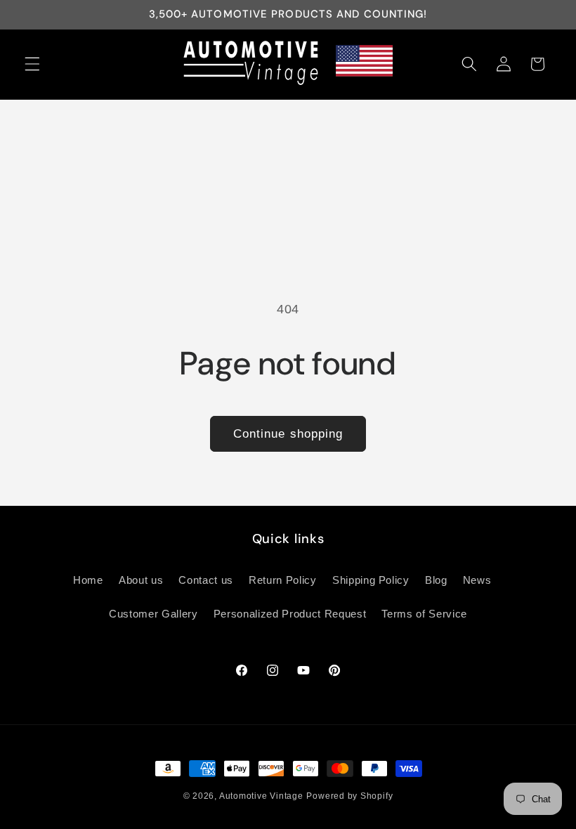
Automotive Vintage (261, 796)
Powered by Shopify (349, 796)
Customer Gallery (153, 614)
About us (141, 580)
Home (88, 580)
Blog (436, 580)
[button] (32, 64)
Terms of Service (424, 614)
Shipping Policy (371, 580)
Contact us (205, 580)
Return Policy (283, 580)
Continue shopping (288, 433)
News (477, 580)
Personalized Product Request (290, 614)
